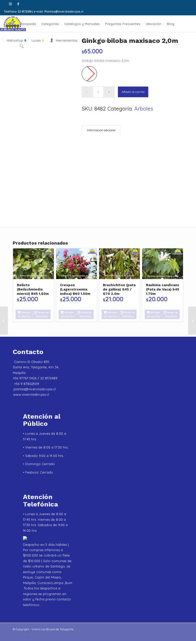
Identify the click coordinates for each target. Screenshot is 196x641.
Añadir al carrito (133, 92)
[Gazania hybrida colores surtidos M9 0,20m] (4, 321)
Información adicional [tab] (101, 130)
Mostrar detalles (42, 314)
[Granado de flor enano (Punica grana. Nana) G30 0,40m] (192, 321)
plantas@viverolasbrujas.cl (35, 389)
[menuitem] (10, 24)
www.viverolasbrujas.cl (31, 394)
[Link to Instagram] (10, 4)
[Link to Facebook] (18, 4)
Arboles (143, 108)
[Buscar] (123, 40)
